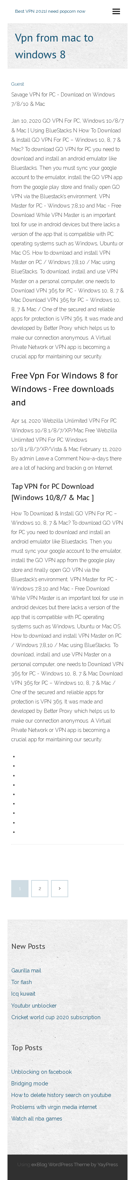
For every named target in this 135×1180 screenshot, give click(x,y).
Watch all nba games (36, 1119)
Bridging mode (29, 1083)
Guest (17, 84)
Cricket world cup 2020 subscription (55, 1017)
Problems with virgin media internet (54, 1107)
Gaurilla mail (26, 971)
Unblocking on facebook (41, 1072)
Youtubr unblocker (34, 1006)
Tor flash (21, 982)
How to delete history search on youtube (61, 1095)
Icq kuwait (23, 994)
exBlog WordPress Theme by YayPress (75, 1164)
